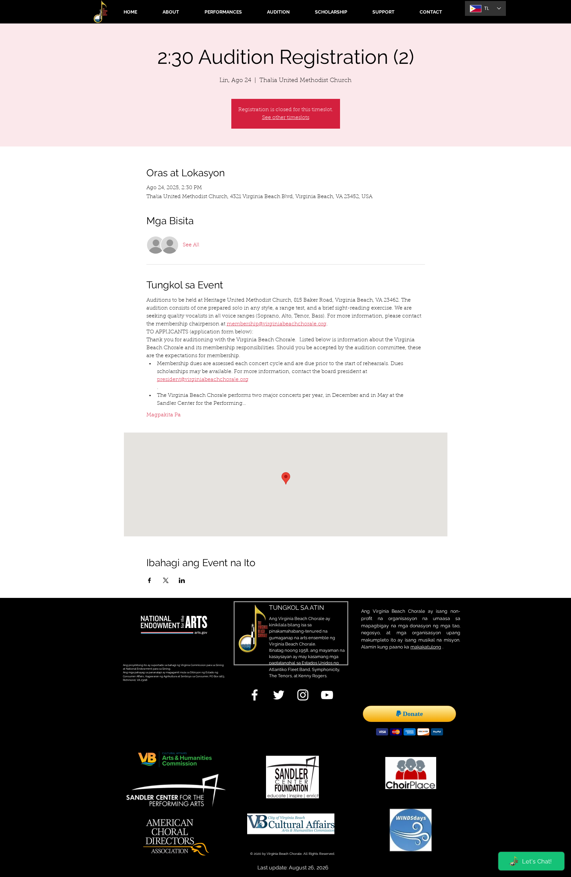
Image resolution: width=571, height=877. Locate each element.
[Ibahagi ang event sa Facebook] (149, 580)
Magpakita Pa (163, 415)
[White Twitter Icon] (278, 695)
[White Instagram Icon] (302, 695)
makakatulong (425, 646)
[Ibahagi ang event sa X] (166, 580)
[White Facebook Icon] (254, 695)
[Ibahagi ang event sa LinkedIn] (182, 580)
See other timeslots (285, 117)
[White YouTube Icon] (327, 695)
